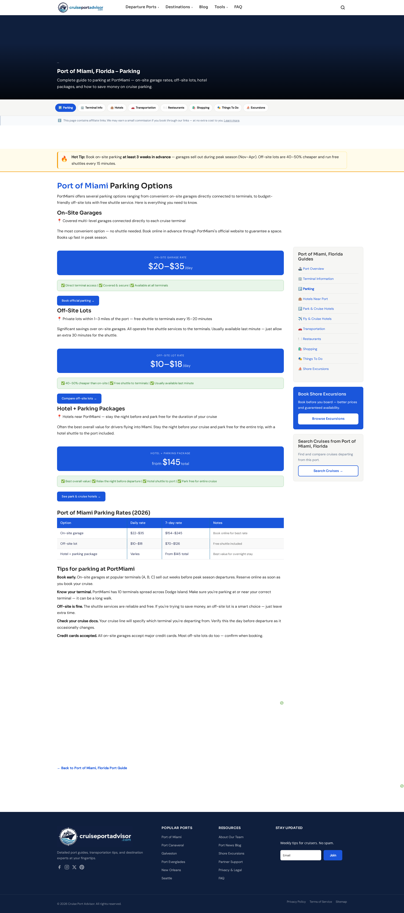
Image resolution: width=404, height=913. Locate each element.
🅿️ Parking (306, 289)
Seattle (167, 878)
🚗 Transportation (311, 329)
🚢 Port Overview (311, 269)
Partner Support (231, 862)
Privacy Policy (296, 902)
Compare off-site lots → (79, 398)
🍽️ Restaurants (309, 339)
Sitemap (341, 902)
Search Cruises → (328, 471)
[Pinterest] (81, 868)
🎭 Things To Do (310, 359)
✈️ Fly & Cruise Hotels (315, 319)
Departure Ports (142, 6)
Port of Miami (82, 185)
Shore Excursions (231, 853)
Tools (221, 6)
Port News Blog (230, 845)
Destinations (179, 6)
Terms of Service (321, 902)
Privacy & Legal (230, 870)
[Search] (343, 7)
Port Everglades (173, 862)
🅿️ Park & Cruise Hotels (316, 309)
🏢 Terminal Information (316, 279)
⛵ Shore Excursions (313, 369)
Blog (203, 6)
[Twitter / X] (74, 868)
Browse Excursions (328, 418)
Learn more (231, 120)
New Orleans (171, 870)
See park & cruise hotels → (81, 496)
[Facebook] (59, 868)
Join (333, 855)
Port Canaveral (173, 845)
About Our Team (231, 837)
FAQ (238, 6)
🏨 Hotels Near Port (313, 298)
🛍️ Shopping (307, 349)
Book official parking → (78, 301)
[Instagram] (67, 868)
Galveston (169, 853)
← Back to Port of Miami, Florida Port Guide (92, 768)
